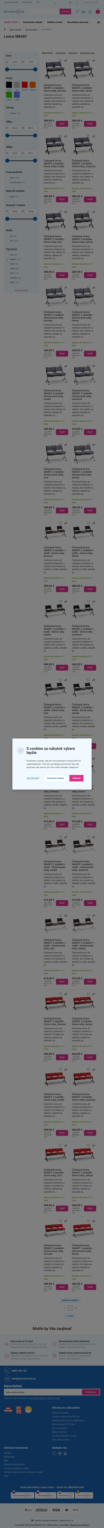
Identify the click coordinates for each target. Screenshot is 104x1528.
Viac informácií (31, 778)
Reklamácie (26, 2)
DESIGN (14, 278)
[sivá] (16, 86)
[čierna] (8, 86)
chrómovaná (16, 182)
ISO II (13, 273)
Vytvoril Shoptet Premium (45, 1520)
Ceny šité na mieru (60, 1439)
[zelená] (8, 96)
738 (30, 62)
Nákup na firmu (58, 1432)
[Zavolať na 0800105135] (87, 2)
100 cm (14, 128)
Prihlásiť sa (90, 1392)
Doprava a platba (10, 2)
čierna (13, 178)
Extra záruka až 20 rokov (21, 1341)
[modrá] (16, 96)
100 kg (13, 211)
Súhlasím (75, 778)
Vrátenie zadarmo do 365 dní (65, 1416)
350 (14, 62)
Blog (5, 1460)
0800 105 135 (18, 1370)
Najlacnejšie (60, 53)
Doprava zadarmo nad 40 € (22, 1353)
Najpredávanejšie (86, 53)
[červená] (24, 86)
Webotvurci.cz (65, 1520)
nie (12, 236)
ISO (12, 255)
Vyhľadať (64, 11)
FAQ (37, 2)
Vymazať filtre (20, 290)
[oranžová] (32, 86)
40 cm (14, 153)
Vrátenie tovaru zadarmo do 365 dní (74, 1353)
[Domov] (3, 29)
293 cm (29, 128)
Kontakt (6, 1453)
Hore (70, 1316)
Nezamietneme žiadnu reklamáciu (73, 1341)
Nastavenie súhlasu (54, 778)
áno (12, 241)
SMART (14, 259)
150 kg (29, 211)
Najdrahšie (72, 53)
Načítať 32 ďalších (69, 1300)
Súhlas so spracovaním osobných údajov (22, 1472)
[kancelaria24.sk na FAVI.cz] (7, 1411)
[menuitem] (10, 22)
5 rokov (14, 113)
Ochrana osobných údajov (15, 1468)
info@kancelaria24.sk (23, 1378)
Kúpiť (61, 123)
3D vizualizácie (58, 1428)
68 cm (29, 153)
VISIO (13, 269)
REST (13, 282)
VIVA (13, 264)
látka (13, 197)
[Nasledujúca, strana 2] (68, 1308)
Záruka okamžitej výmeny (63, 1435)
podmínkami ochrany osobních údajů (43, 1398)
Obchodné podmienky (13, 1464)
